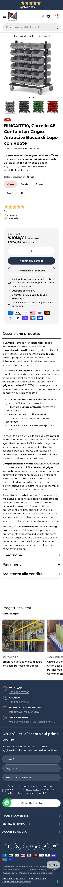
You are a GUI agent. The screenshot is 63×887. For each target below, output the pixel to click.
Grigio (10, 184)
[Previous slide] (29, 97)
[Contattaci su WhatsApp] (6, 802)
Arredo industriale (24, 36)
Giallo (10, 192)
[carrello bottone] (48, 16)
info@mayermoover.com (24, 711)
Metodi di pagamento (13, 878)
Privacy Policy (33, 789)
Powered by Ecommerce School (36, 873)
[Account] (42, 16)
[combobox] (31, 27)
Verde (24, 184)
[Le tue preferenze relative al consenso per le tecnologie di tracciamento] (58, 882)
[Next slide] (33, 97)
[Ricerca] (56, 27)
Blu (23, 192)
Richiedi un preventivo (31, 270)
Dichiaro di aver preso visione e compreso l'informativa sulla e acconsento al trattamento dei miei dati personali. (32, 790)
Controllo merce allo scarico (16, 881)
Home (6, 36)
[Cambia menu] (4, 16)
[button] (31, 334)
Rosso (39, 184)
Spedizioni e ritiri (37, 878)
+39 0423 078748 (19, 692)
